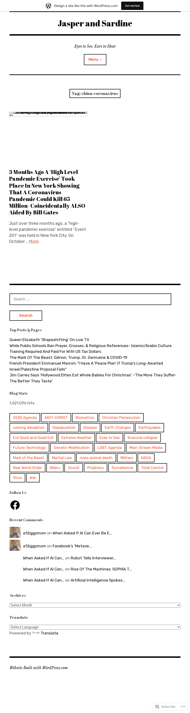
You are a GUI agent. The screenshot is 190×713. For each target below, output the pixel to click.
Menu (93, 59)
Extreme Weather (76, 438)
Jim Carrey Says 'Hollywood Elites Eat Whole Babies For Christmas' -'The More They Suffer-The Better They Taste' (93, 378)
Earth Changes (118, 427)
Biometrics (85, 417)
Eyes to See (109, 438)
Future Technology (29, 447)
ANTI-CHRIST (56, 417)
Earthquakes (150, 427)
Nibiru (55, 468)
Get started (132, 5)
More (34, 241)
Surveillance (122, 468)
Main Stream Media (146, 447)
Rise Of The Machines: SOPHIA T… (101, 569)
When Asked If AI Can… (43, 558)
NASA (146, 458)
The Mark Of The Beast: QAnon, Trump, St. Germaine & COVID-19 (68, 357)
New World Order (27, 468)
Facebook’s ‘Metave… (72, 546)
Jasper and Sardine (95, 23)
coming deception (28, 427)
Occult (73, 468)
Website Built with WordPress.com (39, 667)
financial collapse (142, 438)
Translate (49, 633)
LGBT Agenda (110, 447)
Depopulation (64, 427)
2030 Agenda (25, 417)
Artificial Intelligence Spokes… (98, 580)
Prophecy (95, 468)
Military (126, 458)
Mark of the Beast (28, 458)
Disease (90, 427)
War (33, 477)
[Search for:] (90, 299)
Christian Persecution (121, 417)
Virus (17, 477)
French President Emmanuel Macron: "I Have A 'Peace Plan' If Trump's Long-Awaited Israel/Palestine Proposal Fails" (86, 366)
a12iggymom (34, 533)
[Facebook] (15, 505)
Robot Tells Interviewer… (93, 558)
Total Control (152, 468)
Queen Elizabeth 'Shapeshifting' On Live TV (49, 339)
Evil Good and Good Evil (33, 438)
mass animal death (96, 458)
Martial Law (62, 458)
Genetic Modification (72, 447)
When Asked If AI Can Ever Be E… (82, 533)
